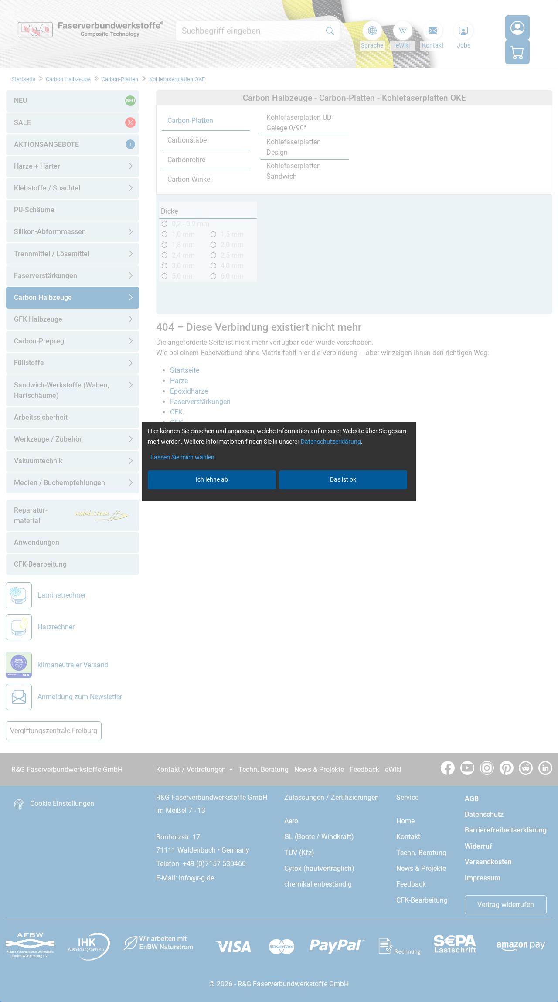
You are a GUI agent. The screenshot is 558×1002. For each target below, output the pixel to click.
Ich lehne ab (212, 479)
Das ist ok (343, 479)
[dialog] (279, 501)
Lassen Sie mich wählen (182, 457)
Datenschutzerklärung (331, 441)
